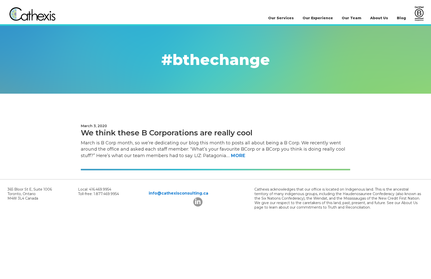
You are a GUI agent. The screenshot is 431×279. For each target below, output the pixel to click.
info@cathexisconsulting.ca (178, 193)
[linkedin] (198, 202)
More (238, 155)
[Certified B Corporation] (419, 13)
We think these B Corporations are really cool (166, 132)
